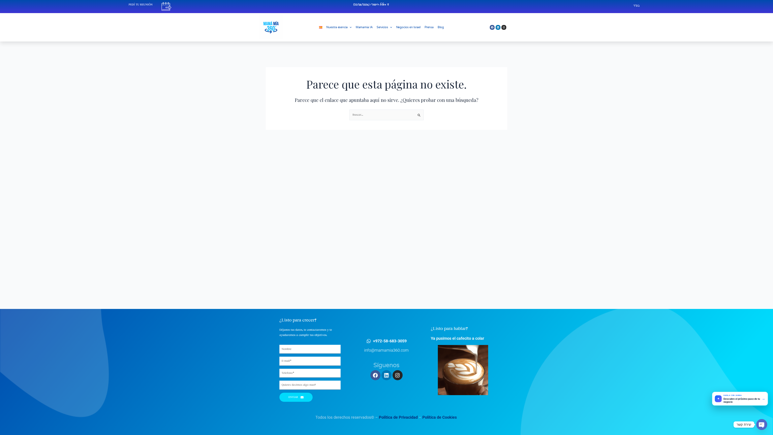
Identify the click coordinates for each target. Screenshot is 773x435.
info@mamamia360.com (386, 350)
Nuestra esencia (337, 27)
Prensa (429, 27)
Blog (441, 27)
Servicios (382, 27)
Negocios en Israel (408, 27)
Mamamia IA (364, 27)
